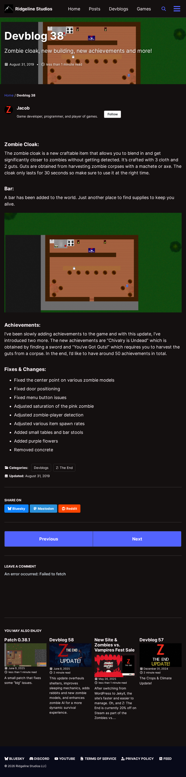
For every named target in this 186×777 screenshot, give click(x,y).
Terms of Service (100, 759)
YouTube (66, 759)
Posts (94, 8)
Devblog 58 (61, 639)
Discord (41, 759)
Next (137, 538)
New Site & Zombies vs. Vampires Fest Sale (114, 644)
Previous (48, 538)
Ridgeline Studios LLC (31, 766)
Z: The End (64, 468)
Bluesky (16, 759)
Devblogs (118, 8)
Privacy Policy (139, 759)
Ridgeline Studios (33, 8)
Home (74, 8)
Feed (167, 759)
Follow (113, 114)
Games (144, 8)
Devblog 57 (152, 639)
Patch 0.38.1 (17, 639)
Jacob (23, 108)
